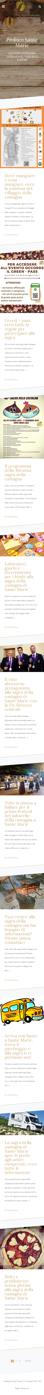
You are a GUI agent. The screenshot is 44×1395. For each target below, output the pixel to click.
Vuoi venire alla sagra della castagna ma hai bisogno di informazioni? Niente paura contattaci (20, 929)
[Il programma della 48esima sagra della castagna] (22, 427)
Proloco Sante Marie (22, 42)
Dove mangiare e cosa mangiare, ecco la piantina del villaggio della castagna (20, 186)
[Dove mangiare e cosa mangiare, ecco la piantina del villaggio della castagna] (22, 137)
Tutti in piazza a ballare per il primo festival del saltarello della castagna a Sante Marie (20, 813)
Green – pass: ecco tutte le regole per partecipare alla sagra (20, 329)
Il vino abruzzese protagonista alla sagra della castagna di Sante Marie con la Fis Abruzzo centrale (21, 694)
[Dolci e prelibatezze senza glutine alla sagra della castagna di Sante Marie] (22, 1247)
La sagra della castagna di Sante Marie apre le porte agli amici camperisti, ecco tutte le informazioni (21, 1157)
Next (28, 1361)
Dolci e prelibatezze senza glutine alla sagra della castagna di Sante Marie (19, 1287)
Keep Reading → (12, 235)
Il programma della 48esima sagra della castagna (18, 472)
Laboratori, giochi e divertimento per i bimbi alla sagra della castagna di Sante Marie (19, 576)
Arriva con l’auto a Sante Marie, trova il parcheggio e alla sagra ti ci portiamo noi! (21, 1046)
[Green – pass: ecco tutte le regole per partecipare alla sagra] (22, 281)
